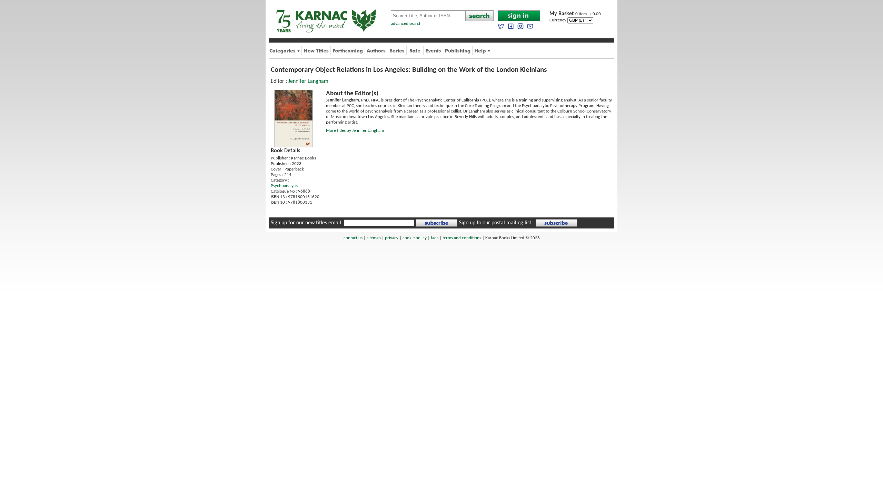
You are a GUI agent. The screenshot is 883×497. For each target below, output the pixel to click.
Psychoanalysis (284, 186)
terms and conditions (462, 238)
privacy (391, 238)
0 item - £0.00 (575, 14)
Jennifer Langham (308, 81)
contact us (353, 238)
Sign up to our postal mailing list (495, 223)
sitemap (374, 238)
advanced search (406, 23)
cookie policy (415, 238)
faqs (434, 238)
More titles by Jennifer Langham (355, 130)
